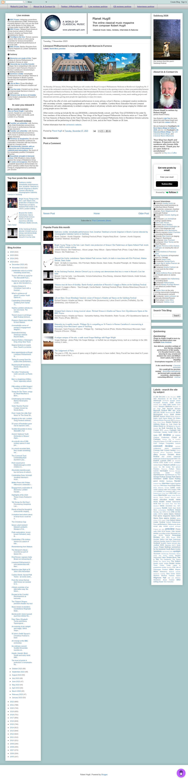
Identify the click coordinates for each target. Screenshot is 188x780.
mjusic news (171, 495)
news (162, 506)
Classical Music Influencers (163, 136)
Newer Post (49, 213)
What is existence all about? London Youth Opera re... (21, 295)
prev (163, 529)
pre (160, 529)
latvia (155, 487)
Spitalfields (157, 551)
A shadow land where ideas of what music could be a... (22, 517)
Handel (177, 481)
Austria (178, 402)
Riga (154, 535)
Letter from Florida (169, 489)
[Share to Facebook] (107, 131)
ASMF (172, 402)
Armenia (165, 402)
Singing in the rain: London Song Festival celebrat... (22, 419)
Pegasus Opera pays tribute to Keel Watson (22, 321)
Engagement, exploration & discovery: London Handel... (22, 490)
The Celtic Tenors (162, 223)
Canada (164, 432)
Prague (155, 529)
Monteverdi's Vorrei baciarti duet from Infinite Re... (22, 615)
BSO (172, 420)
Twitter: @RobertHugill (71, 6)
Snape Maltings (165, 547)
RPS (167, 537)
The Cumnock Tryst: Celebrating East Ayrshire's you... (19, 458)
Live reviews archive (97, 6)
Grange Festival (159, 477)
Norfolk (164, 508)
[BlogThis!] (101, 131)
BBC (170, 410)
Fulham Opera (174, 469)
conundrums (176, 448)
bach (160, 404)
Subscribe (167, 184)
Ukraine (169, 567)
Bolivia (166, 414)
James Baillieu (166, 225)
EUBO (166, 462)
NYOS (168, 512)
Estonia (155, 462)
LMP (173, 491)
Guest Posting (174, 479)
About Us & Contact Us (44, 6)
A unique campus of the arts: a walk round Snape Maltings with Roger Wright (85, 338)
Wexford (156, 575)
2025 (12, 255)
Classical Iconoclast (176, 366)
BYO (161, 430)
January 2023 (17, 698)
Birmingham (158, 414)
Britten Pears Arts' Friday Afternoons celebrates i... (22, 483)
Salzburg (156, 541)
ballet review (171, 404)
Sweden (177, 555)
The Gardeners (165, 559)
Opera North (175, 516)
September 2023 (18, 672)
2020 (12, 708)
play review (163, 526)
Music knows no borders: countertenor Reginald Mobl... (21, 609)
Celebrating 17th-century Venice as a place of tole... (21, 541)
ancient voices (175, 400)
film (160, 467)
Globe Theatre (173, 473)
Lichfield (159, 491)
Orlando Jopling (170, 215)
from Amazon (166, 342)
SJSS (162, 545)
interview (166, 483)
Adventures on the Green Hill (169, 399)
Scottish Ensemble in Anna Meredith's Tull (22, 430)
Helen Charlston (174, 232)
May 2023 (16, 685)
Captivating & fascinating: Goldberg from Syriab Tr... (21, 303)
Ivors (158, 485)
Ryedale (156, 539)
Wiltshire (177, 578)
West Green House (173, 573)
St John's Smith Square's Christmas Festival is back (21, 636)
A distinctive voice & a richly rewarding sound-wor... (22, 272)
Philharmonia (172, 524)
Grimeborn (157, 479)
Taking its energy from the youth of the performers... (22, 361)
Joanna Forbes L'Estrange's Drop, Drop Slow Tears (22, 341)
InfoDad (177, 377)
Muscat (173, 497)
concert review (163, 445)
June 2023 (16, 681)
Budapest (177, 420)
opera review (170, 518)
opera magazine (164, 516)
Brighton (162, 416)
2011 (12, 737)
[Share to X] (104, 131)
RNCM (167, 535)
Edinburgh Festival (159, 458)
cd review (165, 434)
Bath (163, 408)
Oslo (167, 520)
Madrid (155, 495)
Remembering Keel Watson (22, 547)
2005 (12, 757)
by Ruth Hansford (166, 428)
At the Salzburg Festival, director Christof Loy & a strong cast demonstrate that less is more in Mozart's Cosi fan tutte (28, 233)
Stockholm (156, 553)
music (178, 497)
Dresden (163, 454)
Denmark (177, 452)
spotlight (176, 551)
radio (155, 531)
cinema (164, 439)
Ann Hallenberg (173, 279)
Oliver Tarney (169, 242)
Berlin (178, 412)
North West (54, 49)
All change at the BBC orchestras (20, 642)
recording (162, 533)
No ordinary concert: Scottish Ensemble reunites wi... (20, 648)
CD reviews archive (122, 6)
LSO (175, 493)
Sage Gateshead (174, 539)
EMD (175, 458)
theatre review (174, 563)
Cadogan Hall (175, 430)
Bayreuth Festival (160, 410)
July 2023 (16, 678)
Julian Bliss (169, 300)
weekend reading (159, 573)
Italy (154, 485)
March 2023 (16, 691)
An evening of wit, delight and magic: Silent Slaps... (21, 628)
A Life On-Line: (171, 397)
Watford (171, 571)
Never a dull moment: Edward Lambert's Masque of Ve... (20, 527)
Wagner (177, 569)
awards (155, 404)
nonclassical (157, 508)
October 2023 (17, 669)
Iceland (155, 483)
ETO (161, 462)
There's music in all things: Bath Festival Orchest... (21, 316)
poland (171, 526)
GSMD (165, 479)
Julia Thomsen (169, 240)
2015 (12, 724)
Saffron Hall (164, 539)
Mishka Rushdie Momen (170, 285)
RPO (163, 537)
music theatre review (162, 502)
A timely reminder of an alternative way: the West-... (20, 589)
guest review (158, 481)
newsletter (169, 506)
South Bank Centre (173, 549)
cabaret (166, 430)
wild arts (171, 578)
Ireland (172, 483)
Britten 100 (171, 418)
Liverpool (168, 491)
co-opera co (176, 441)
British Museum (175, 416)
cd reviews (176, 435)
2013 (12, 731)
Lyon (178, 493)
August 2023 (17, 675)
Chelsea (156, 437)
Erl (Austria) (176, 460)
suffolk (171, 555)
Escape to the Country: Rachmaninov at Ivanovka (20, 596)
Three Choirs (158, 565)
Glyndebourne (158, 475)
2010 (12, 740)
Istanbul (177, 483)
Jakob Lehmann (170, 296)
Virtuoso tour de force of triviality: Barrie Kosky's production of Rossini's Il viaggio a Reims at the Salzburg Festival (100, 285)
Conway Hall (158, 450)
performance (162, 524)
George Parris (169, 261)
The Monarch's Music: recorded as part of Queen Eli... (20, 552)
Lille (164, 491)
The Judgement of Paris (64, 351)
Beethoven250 (170, 412)
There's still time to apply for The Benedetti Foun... (22, 277)
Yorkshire (170, 582)
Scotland (156, 543)
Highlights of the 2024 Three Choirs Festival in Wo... (22, 497)
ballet (164, 404)
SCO (178, 541)
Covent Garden (170, 450)
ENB (179, 458)
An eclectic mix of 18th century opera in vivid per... (21, 443)
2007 (12, 750)
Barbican (168, 406)
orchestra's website (73, 125)
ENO (169, 461)
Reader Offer (170, 531)
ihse (160, 483)
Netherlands (176, 501)
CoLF (155, 443)
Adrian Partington (170, 227)
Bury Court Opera (159, 422)
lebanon (160, 487)
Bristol (168, 416)
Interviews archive (145, 6)
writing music (158, 582)
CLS (166, 441)
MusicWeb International (171, 371)
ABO (155, 399)
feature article (169, 465)
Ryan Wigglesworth (168, 211)
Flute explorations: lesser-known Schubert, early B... (21, 534)
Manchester (162, 495)
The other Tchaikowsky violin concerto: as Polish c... (22, 374)
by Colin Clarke (172, 424)
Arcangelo (156, 402)
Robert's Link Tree (19, 6)
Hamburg (169, 481)
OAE (173, 512)
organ (164, 520)
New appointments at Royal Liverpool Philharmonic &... (22, 354)
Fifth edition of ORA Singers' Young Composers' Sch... (22, 387)
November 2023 (18, 268)
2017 (12, 718)
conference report (161, 448)
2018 (12, 715)
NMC (178, 506)
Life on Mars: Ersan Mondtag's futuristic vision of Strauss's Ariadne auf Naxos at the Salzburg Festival (95, 298)
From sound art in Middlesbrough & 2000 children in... (21, 465)
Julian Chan (166, 259)
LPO (171, 493)
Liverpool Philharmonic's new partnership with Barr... (21, 564)
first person (176, 467)
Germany (156, 473)
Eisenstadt (169, 458)
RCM (163, 531)
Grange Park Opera (173, 477)
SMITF (174, 545)
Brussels (167, 420)
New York (173, 503)
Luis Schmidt (169, 219)
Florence (164, 469)
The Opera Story (164, 561)
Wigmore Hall (159, 578)
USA (173, 567)
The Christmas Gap (19, 522)
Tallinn (164, 557)
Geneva (171, 471)
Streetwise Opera (174, 553)
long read (165, 493)
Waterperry (163, 571)
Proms (178, 529)
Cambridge (157, 432)
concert (177, 443)
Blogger (104, 775)
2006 (12, 753)
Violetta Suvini (167, 203)
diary (155, 454)
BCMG (162, 412)
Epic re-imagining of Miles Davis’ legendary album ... (22, 381)
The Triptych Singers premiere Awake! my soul (22, 603)
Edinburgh (177, 456)
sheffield (156, 545)
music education (160, 500)
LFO (154, 491)
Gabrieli (156, 471)
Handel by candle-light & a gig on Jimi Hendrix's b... (22, 282)
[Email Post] (94, 131)
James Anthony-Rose (164, 273)
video (171, 569)
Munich (178, 495)
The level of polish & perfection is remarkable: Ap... (22, 662)
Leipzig (160, 489)
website (178, 571)
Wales (155, 571)
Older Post (143, 213)
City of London (174, 439)
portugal (177, 526)
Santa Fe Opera (171, 541)
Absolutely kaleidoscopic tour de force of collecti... (22, 471)
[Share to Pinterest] (109, 131)
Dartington (169, 452)
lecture (167, 487)
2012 (12, 734)
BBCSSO (156, 412)
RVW (178, 537)
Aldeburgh (157, 401)
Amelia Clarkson (170, 267)
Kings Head (167, 485)
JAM (161, 485)
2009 (12, 744)
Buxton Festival (172, 422)
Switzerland (157, 557)
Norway (156, 512)
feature (160, 465)
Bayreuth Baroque (173, 408)
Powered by (160, 192)
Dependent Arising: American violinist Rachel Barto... (19, 335)
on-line (177, 512)
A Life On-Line (159, 397)
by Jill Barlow (168, 426)
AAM (178, 397)
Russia (173, 537)
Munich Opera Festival (161, 497)
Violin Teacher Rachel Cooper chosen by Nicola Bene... (20, 408)
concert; (177, 446)
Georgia (177, 471)
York (165, 582)
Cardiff (170, 432)
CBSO (175, 432)
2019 (12, 711)
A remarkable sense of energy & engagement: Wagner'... (21, 327)
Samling (162, 541)
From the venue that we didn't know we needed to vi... (21, 582)
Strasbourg (164, 553)
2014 (12, 728)
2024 (12, 258)
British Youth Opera (160, 418)
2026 (12, 252)
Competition (170, 443)
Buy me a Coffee (170, 153)
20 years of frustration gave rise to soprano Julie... (22, 425)
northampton (162, 510)
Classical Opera (158, 441)
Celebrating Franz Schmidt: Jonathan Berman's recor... (22, 477)
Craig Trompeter (162, 256)
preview (62, 49)
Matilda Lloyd (169, 302)
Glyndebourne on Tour (172, 475)
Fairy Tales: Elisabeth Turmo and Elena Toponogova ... (20, 621)
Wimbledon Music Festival (163, 580)
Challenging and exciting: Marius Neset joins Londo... (21, 401)
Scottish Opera (166, 543)
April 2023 (16, 688)
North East (172, 508)
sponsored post (167, 551)
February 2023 (17, 694)
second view (176, 543)
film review (166, 467)
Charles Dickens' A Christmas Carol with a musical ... (21, 288)
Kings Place (175, 485)
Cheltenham (165, 437)
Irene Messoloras (170, 230)
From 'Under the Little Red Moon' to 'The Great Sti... (22, 414)
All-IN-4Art (166, 400)
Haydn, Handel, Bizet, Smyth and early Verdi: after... (21, 655)
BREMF (156, 416)
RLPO (161, 535)
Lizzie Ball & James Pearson (166, 263)
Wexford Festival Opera (170, 575)
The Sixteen (175, 561)
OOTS (160, 514)
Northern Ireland (173, 510)
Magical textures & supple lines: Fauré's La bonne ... (21, 347)
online (155, 514)
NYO (164, 512)
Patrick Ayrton (169, 283)
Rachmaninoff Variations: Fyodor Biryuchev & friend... (21, 367)
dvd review (166, 456)
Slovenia (168, 545)
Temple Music (171, 557)
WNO (178, 580)
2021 (12, 705)
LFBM (178, 489)
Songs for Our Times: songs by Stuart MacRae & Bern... (22, 394)
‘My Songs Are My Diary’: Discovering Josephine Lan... (21, 504)
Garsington (164, 471)
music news (174, 499)
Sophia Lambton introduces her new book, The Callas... (22, 310)
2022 (12, 702)
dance (162, 452)
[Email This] (99, 131)
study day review (160, 555)
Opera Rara (158, 518)
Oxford (172, 520)
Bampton (162, 406)
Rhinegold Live (176, 533)
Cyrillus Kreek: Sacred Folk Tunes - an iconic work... (22, 576)
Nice (175, 506)
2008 (12, 747)
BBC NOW (176, 410)
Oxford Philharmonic (173, 522)
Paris (155, 524)
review (168, 533)
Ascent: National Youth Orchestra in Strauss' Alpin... (20, 436)
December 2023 (18, 265)
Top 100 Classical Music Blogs (165, 133)
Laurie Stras (160, 290)
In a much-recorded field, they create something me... (21, 451)
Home (97, 213)
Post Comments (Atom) (101, 221)
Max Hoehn (166, 236)
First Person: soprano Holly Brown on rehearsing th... (22, 558)
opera (166, 514)
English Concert (159, 461)
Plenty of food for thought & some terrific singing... (22, 510)
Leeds (172, 488)
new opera (165, 503)
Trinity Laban (171, 565)
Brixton (161, 420)
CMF (170, 441)
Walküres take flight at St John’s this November (21, 570)
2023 (12, 262)
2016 (12, 721)
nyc (160, 512)
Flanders (156, 469)
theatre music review (160, 563)
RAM (159, 531)
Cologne (161, 443)
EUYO (171, 462)
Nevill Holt (157, 503)
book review (175, 414)
